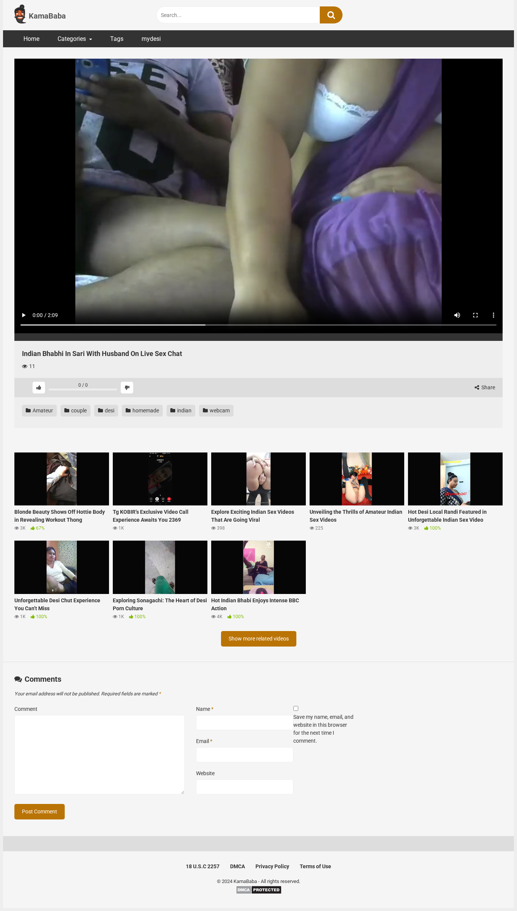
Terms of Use (315, 866)
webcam (219, 410)
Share (487, 387)
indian (184, 410)
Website (205, 773)
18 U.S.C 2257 (203, 866)
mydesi (151, 38)
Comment (25, 709)
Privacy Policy (272, 866)
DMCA (237, 866)
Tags (116, 38)
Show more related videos (259, 639)
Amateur (42, 410)
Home (31, 38)
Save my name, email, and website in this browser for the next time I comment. (323, 729)
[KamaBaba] (20, 15)
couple (78, 410)
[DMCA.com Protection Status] (259, 892)
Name (204, 709)
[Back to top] (491, 888)
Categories (72, 38)
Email (204, 741)
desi (109, 410)
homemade (145, 410)
